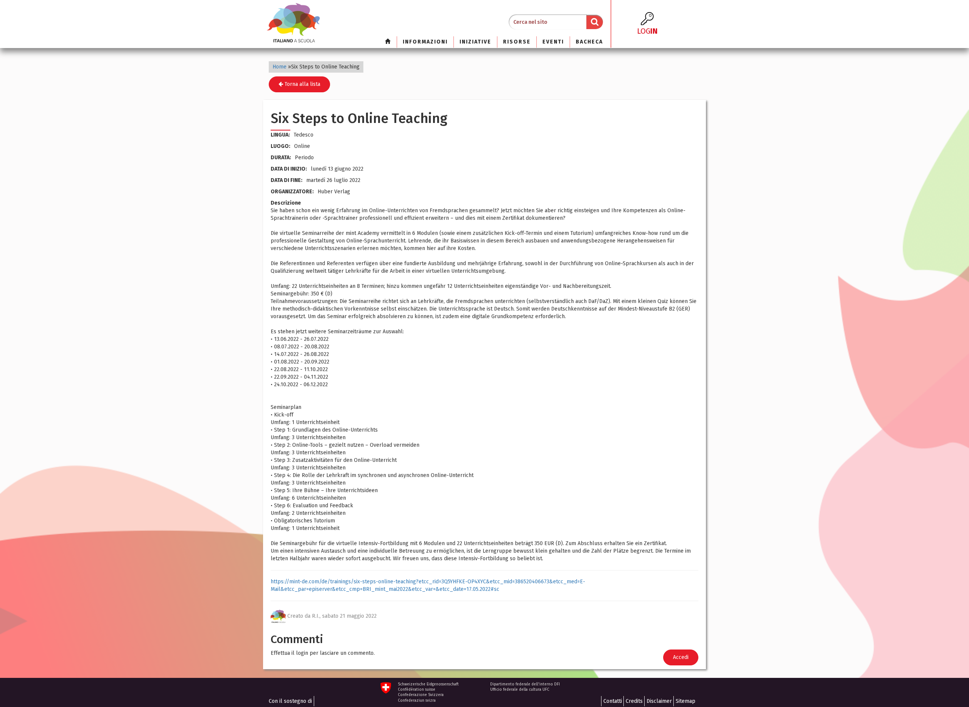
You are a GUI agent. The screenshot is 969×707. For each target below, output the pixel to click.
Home (280, 67)
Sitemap (685, 701)
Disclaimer (659, 701)
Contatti (612, 701)
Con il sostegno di (290, 701)
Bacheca (589, 42)
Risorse (517, 42)
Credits (634, 701)
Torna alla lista (301, 84)
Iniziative (475, 42)
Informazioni (425, 42)
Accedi (681, 657)
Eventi (553, 42)
